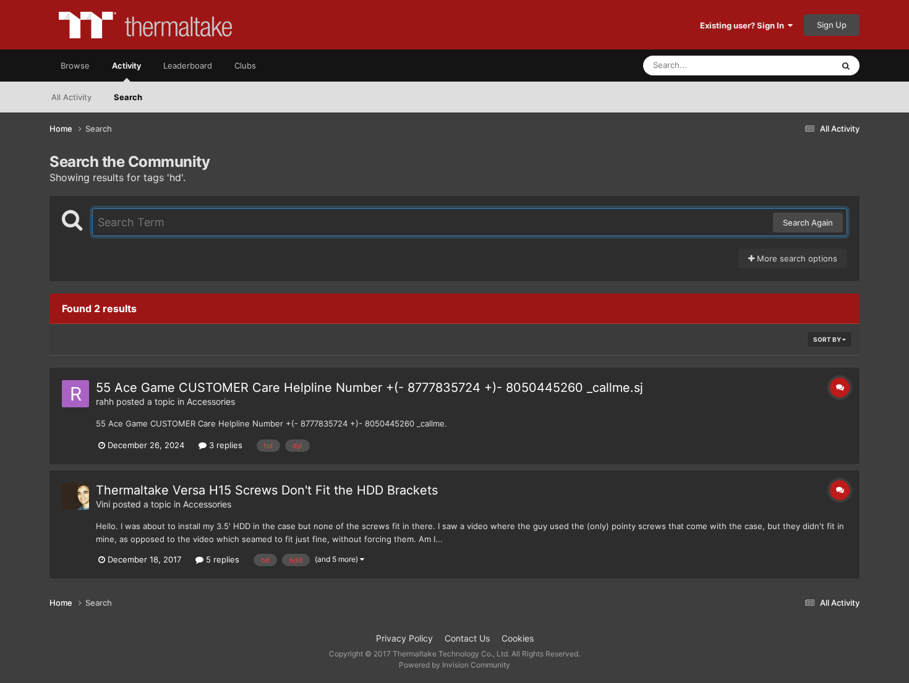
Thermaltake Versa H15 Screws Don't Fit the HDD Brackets (267, 490)
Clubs (245, 65)
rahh (105, 401)
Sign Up (832, 25)
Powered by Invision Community (454, 664)
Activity (126, 65)
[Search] (846, 65)
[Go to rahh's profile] (75, 393)
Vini (103, 504)
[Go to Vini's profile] (75, 496)
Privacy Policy (404, 638)
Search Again (808, 222)
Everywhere (795, 65)
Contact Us (467, 638)
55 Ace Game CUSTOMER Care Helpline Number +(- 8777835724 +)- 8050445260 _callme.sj (369, 387)
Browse (75, 65)
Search (128, 97)
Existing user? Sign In (744, 25)
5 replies (221, 559)
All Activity (71, 97)
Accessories (211, 401)
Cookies (517, 638)
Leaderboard (187, 65)
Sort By (827, 339)
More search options (795, 258)
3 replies (224, 445)
